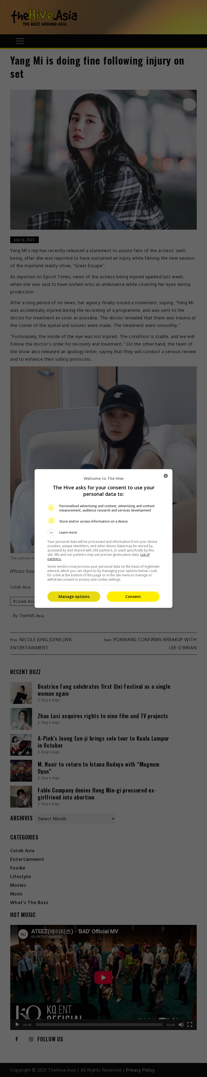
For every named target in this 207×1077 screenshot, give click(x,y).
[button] (103, 532)
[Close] (165, 475)
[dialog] (103, 538)
